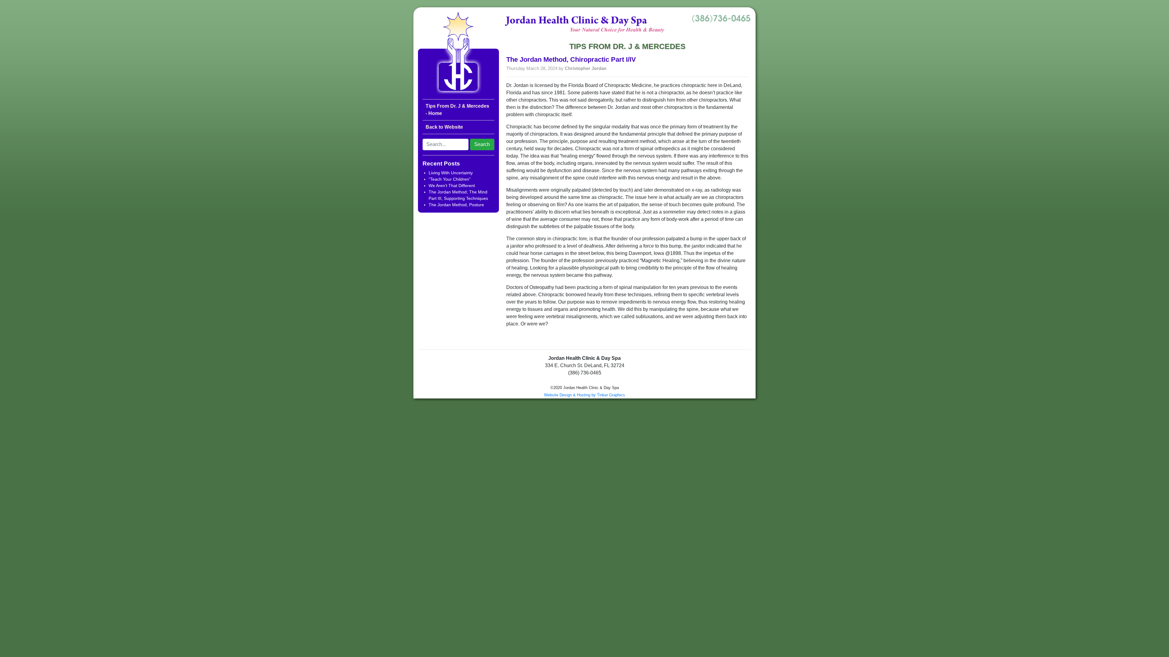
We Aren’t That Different (452, 185)
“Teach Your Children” (450, 179)
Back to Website (444, 127)
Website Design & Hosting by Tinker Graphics (584, 395)
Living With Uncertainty (451, 172)
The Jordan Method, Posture (456, 204)
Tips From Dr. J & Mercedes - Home (457, 109)
